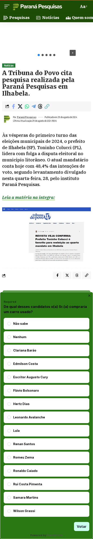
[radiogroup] (46, 417)
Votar (82, 526)
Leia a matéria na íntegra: (28, 197)
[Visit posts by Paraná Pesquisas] (6, 119)
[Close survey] (89, 295)
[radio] (9, 323)
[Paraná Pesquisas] (37, 6)
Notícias (8, 65)
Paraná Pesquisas (27, 117)
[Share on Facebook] (13, 106)
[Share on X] (20, 106)
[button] (8, 6)
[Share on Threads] (40, 106)
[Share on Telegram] (33, 106)
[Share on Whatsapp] (27, 106)
